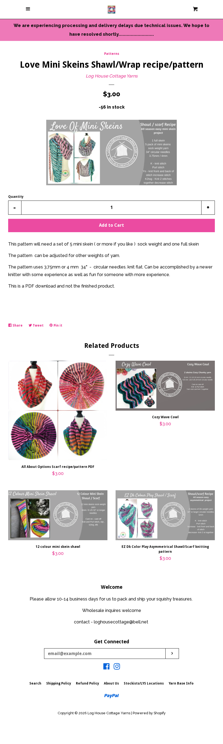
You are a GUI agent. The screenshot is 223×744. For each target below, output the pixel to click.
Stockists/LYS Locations (144, 683)
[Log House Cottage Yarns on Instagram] (117, 667)
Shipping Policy (58, 683)
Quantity (15, 197)
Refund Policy (87, 683)
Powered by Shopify (149, 713)
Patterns (111, 54)
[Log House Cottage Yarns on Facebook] (106, 667)
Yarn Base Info (181, 683)
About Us (111, 683)
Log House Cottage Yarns (112, 76)
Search (35, 683)
